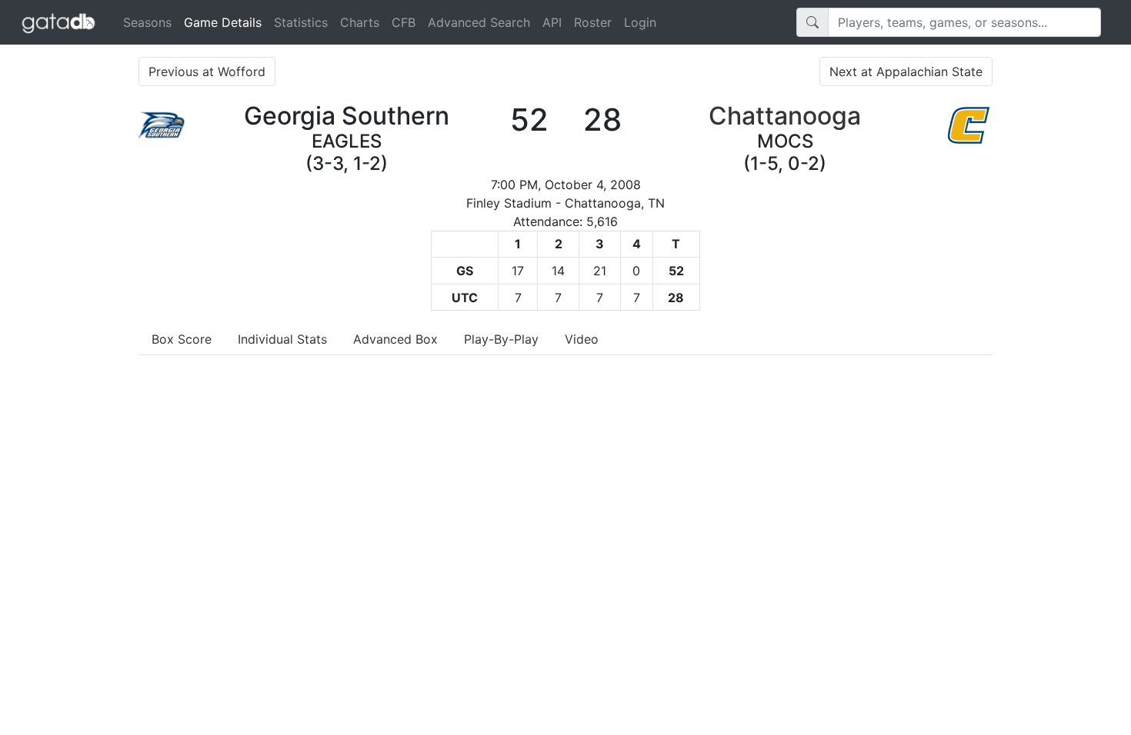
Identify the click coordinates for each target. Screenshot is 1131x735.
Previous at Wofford (206, 71)
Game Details (226, 22)
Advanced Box (395, 339)
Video (582, 339)
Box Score (182, 339)
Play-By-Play (501, 339)
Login (640, 22)
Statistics (301, 22)
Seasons (147, 22)
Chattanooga (785, 116)
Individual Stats (282, 339)
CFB (403, 22)
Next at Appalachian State (906, 71)
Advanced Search (479, 22)
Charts (359, 22)
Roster (593, 22)
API (552, 22)
